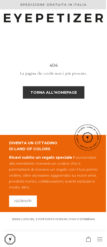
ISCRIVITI (23, 201)
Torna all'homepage (53, 92)
